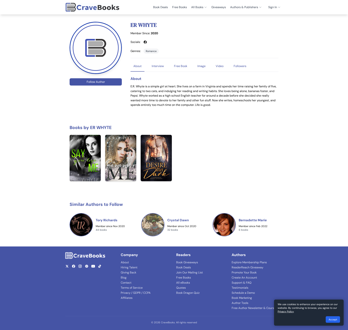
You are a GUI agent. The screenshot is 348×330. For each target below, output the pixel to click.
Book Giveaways (187, 262)
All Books (197, 7)
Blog (124, 277)
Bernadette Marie (253, 220)
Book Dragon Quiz (188, 293)
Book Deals (160, 7)
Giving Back (128, 272)
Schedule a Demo (243, 293)
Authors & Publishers (244, 7)
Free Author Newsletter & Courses (254, 308)
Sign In (272, 7)
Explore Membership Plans (249, 262)
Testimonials (240, 288)
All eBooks (183, 283)
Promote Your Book (244, 272)
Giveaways (218, 7)
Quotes (181, 288)
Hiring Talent (129, 267)
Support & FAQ (241, 283)
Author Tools (240, 303)
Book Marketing (242, 298)
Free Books (179, 7)
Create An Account (244, 277)
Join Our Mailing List (189, 272)
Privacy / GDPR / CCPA (136, 293)
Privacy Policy (286, 311)
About (125, 262)
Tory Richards (106, 220)
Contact (126, 283)
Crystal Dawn (178, 220)
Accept (333, 319)
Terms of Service (132, 288)
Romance (151, 51)
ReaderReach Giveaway (247, 267)
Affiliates (126, 298)
